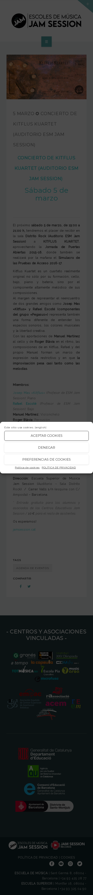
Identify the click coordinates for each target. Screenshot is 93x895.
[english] (40, 427)
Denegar (46, 447)
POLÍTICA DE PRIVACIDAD (59, 467)
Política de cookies (27, 467)
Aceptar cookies (47, 436)
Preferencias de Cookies (46, 459)
